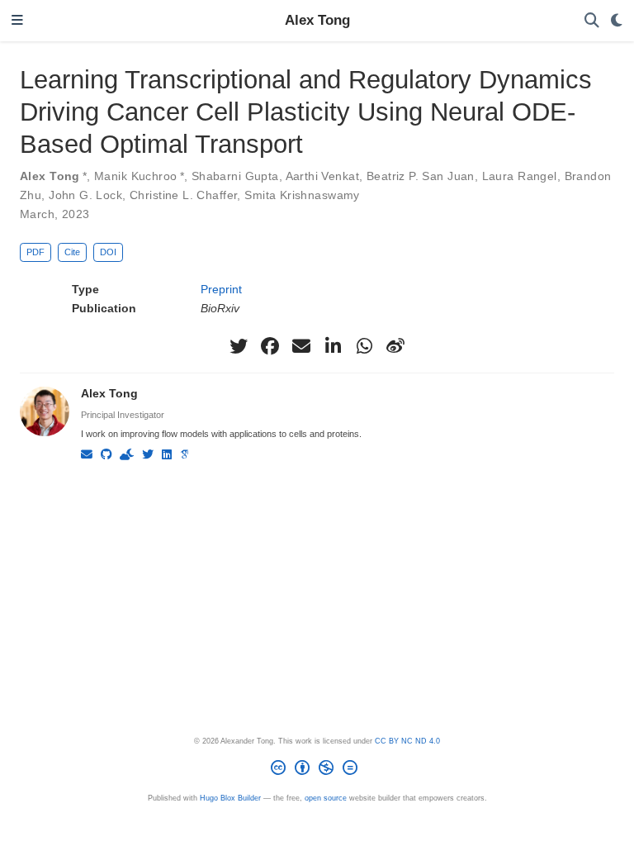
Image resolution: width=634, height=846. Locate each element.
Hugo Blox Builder (230, 798)
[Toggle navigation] (17, 21)
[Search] (591, 21)
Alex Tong (317, 20)
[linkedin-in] (332, 346)
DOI (108, 252)
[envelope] (301, 346)
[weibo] (395, 346)
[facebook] (270, 346)
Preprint (221, 289)
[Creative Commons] (317, 770)
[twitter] (238, 346)
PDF (35, 252)
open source (326, 798)
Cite (72, 252)
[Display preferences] (616, 21)
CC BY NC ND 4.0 (407, 741)
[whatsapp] (364, 346)
